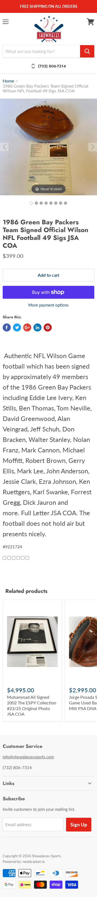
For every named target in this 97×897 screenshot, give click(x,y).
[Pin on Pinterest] (48, 327)
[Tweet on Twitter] (17, 327)
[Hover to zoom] (48, 146)
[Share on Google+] (27, 327)
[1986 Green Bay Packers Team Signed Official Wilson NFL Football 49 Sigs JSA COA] (31, 203)
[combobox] (41, 51)
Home (8, 80)
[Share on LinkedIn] (37, 327)
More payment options (48, 305)
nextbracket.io (33, 861)
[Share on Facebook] (7, 327)
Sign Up (78, 824)
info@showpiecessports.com (28, 756)
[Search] (87, 51)
